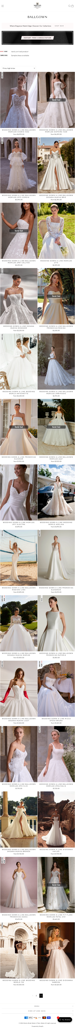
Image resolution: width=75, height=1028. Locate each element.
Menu (37, 1006)
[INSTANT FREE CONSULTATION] (37, 38)
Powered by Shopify (37, 1026)
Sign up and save (37, 1011)
